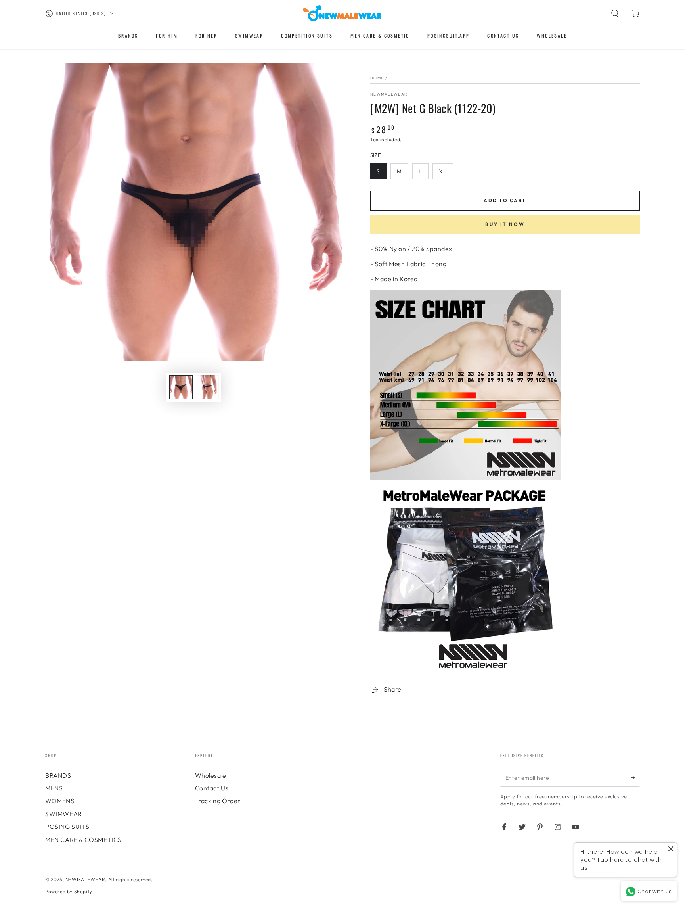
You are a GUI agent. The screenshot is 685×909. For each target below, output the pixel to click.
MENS (54, 788)
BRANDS (58, 775)
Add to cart (505, 200)
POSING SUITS (67, 826)
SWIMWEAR (63, 814)
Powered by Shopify (68, 891)
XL (443, 171)
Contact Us (212, 788)
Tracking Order (218, 801)
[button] (615, 13)
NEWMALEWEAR (85, 879)
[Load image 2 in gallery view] (207, 387)
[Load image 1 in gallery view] (181, 387)
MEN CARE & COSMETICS (83, 840)
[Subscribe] (635, 777)
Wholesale (210, 775)
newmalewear (388, 94)
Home (377, 78)
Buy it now (505, 224)
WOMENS (60, 801)
